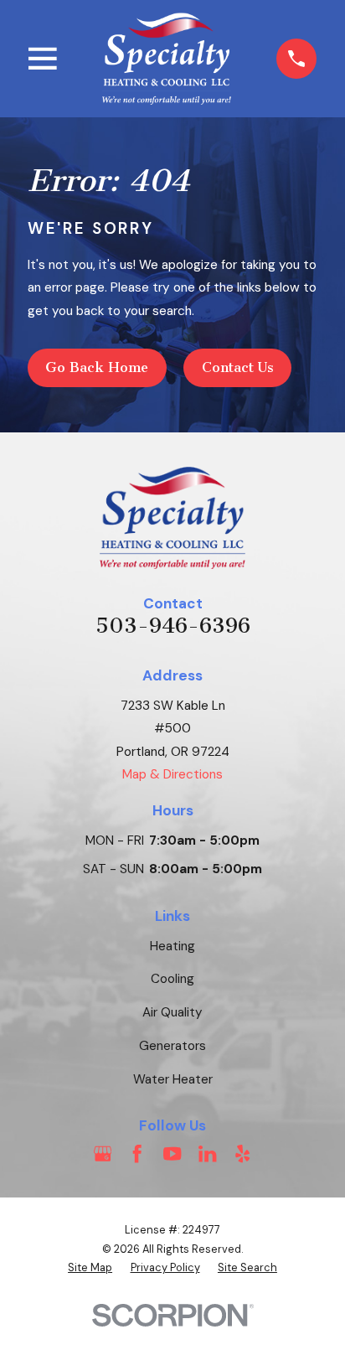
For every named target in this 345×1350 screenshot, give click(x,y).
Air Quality (172, 1012)
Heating (172, 946)
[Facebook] (137, 1153)
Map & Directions (172, 774)
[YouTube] (172, 1153)
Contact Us (238, 367)
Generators (172, 1045)
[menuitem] (90, 1268)
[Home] (167, 58)
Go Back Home (96, 367)
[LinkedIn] (207, 1153)
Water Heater (173, 1079)
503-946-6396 (172, 625)
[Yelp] (242, 1153)
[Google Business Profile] (102, 1153)
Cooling (172, 978)
